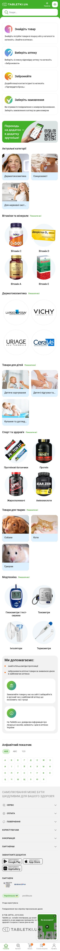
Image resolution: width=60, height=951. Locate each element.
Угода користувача (10, 903)
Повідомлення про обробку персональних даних (22, 909)
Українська (9, 896)
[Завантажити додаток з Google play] (12, 861)
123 (23, 751)
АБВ (6, 751)
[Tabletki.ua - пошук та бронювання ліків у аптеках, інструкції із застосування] (15, 4)
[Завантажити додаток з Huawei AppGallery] (12, 868)
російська (27, 896)
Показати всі (35, 216)
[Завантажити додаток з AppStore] (33, 861)
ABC (15, 751)
